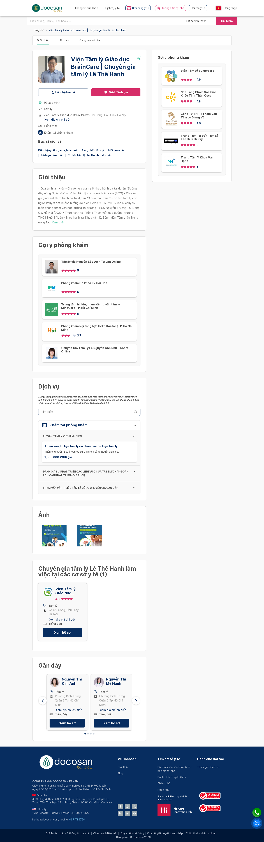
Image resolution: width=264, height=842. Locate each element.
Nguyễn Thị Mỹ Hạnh (116, 681)
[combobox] (105, 21)
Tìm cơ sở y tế (169, 759)
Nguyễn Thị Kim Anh (72, 681)
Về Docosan (127, 759)
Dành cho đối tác (210, 759)
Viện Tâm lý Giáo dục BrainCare (65, 591)
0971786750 (77, 819)
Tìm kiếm (227, 21)
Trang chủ (38, 30)
